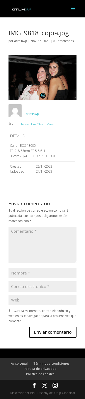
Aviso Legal (19, 363)
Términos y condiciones (51, 363)
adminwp (20, 41)
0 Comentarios (63, 41)
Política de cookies (40, 374)
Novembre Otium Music (37, 124)
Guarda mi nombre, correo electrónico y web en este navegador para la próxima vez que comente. (42, 316)
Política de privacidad (40, 369)
